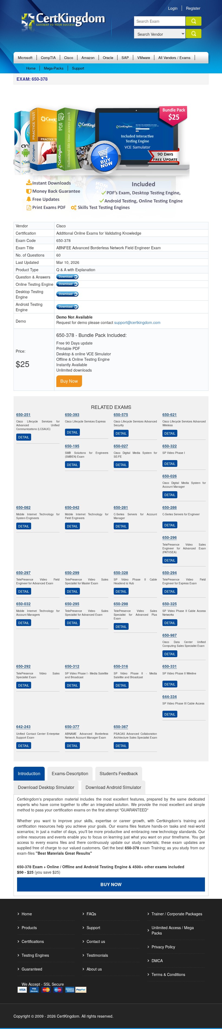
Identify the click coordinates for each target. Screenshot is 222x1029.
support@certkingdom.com (137, 322)
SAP (125, 57)
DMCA (157, 960)
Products (29, 927)
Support (78, 68)
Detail (23, 437)
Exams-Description (70, 773)
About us (94, 969)
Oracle (108, 57)
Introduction (29, 773)
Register (193, 8)
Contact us (96, 941)
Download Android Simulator (113, 787)
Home (30, 68)
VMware (143, 57)
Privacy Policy (163, 946)
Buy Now (69, 381)
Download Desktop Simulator (46, 787)
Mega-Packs (54, 68)
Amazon (87, 57)
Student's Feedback (119, 773)
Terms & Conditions (168, 974)
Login (173, 8)
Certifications (33, 941)
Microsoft (25, 57)
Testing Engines (35, 955)
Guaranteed (32, 969)
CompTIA (48, 57)
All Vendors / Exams (174, 57)
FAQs (91, 913)
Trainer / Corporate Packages (177, 913)
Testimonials (97, 955)
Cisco (68, 57)
